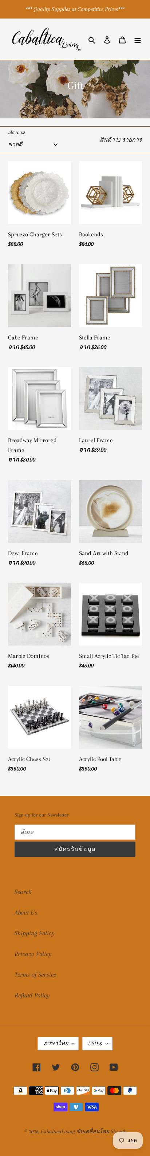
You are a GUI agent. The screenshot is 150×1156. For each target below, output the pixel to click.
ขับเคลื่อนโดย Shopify (101, 1131)
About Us (26, 912)
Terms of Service (35, 974)
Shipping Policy (35, 933)
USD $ (95, 1043)
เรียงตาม (16, 132)
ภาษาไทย (55, 1043)
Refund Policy (32, 995)
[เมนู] (137, 39)
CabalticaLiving (58, 1131)
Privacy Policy (33, 953)
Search (23, 891)
